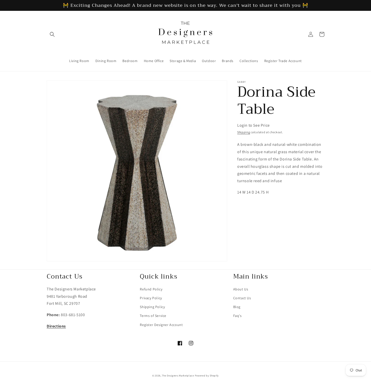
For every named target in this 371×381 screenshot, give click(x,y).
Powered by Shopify (207, 375)
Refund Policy (151, 289)
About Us (240, 289)
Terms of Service (153, 315)
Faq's (237, 315)
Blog (237, 307)
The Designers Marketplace (178, 375)
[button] (52, 34)
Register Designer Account (161, 324)
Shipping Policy (152, 307)
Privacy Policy (151, 298)
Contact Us (242, 298)
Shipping (243, 132)
